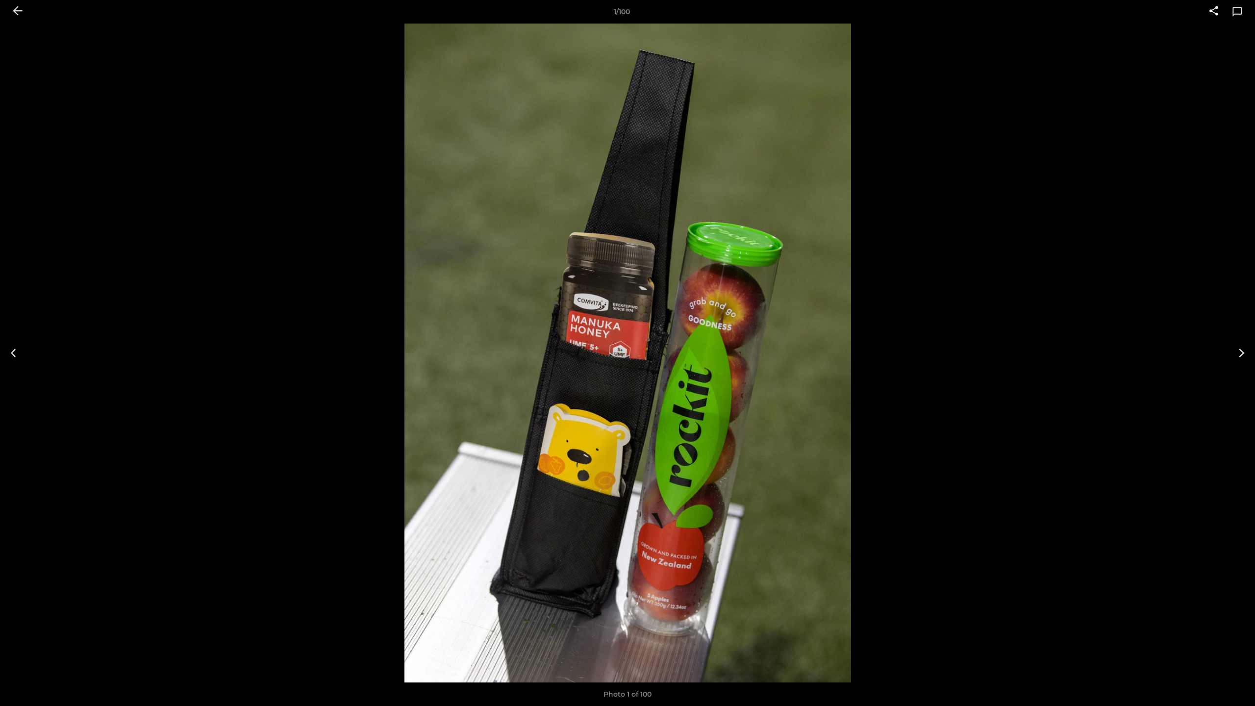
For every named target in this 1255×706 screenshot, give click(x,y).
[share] (1214, 12)
